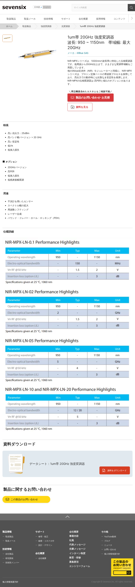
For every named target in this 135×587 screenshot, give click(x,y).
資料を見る (82, 107)
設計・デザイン (45, 545)
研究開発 (9, 558)
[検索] (131, 7)
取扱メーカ (30, 18)
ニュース (108, 545)
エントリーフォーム (79, 566)
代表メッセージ (77, 544)
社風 (71, 540)
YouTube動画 (110, 536)
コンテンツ (119, 18)
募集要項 (74, 561)
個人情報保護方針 (112, 554)
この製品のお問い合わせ (24, 499)
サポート (65, 18)
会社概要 (83, 18)
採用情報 (100, 18)
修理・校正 (43, 536)
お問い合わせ (110, 549)
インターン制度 (77, 553)
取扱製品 (11, 18)
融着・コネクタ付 (46, 541)
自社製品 (9, 554)
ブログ (107, 541)
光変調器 (65, 26)
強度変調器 (46, 26)
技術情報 (48, 18)
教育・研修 (75, 557)
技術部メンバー (12, 562)
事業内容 (74, 535)
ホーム (9, 26)
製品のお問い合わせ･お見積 (93, 97)
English (46, 7)
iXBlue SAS (78, 53)
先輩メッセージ (77, 548)
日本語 (37, 7)
